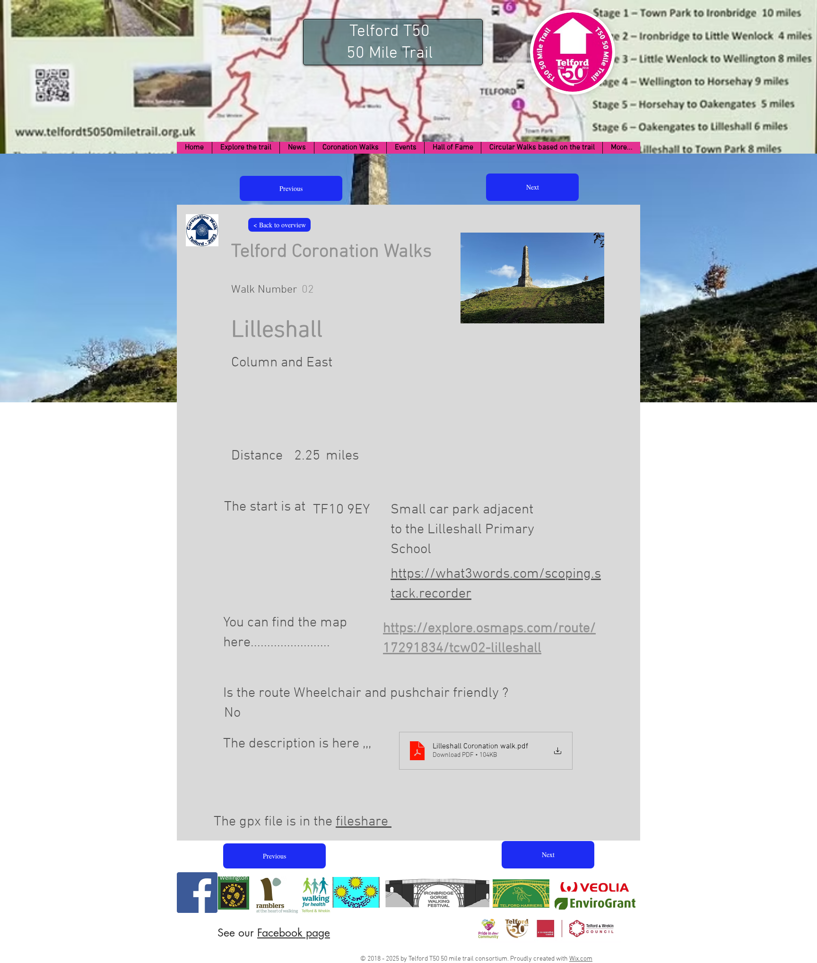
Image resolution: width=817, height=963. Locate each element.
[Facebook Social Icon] (197, 892)
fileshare (363, 822)
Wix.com (580, 959)
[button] (245, 148)
